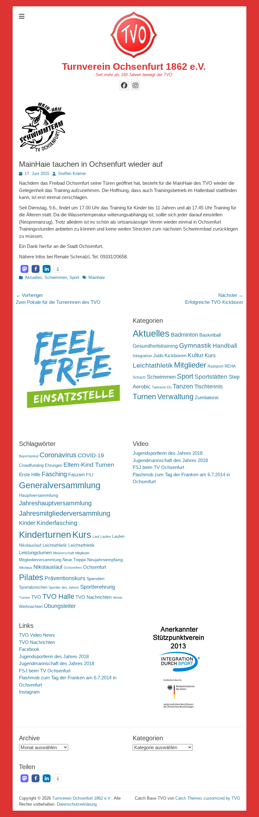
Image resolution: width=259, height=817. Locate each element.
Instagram (29, 691)
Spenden (96, 578)
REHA (230, 366)
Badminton (184, 335)
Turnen (144, 396)
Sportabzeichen (33, 587)
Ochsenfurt (94, 567)
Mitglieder (190, 365)
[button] (24, 269)
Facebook (29, 649)
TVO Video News (37, 635)
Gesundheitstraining (155, 346)
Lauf (96, 536)
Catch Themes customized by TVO (207, 798)
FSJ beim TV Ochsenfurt (158, 467)
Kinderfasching (57, 523)
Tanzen (183, 386)
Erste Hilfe (29, 474)
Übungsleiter (60, 606)
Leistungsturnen (35, 552)
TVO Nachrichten (93, 597)
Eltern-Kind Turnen (88, 464)
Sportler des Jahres (64, 587)
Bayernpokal (28, 456)
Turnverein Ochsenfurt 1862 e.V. (134, 66)
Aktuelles (33, 277)
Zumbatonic (207, 397)
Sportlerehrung (97, 587)
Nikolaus (25, 567)
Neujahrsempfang (105, 559)
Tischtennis (208, 386)
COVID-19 (91, 455)
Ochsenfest (73, 567)
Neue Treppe (74, 560)
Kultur (195, 354)
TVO (36, 597)
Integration (142, 355)
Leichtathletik (153, 365)
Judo (158, 355)
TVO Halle (58, 596)
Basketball (210, 335)
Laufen (105, 536)
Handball (225, 345)
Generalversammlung (59, 485)
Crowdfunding (31, 465)
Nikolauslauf (48, 567)
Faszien (76, 474)
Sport (74, 277)
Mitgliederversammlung (40, 560)
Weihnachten (31, 606)
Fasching (54, 474)
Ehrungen (53, 465)
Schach (139, 377)
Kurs (210, 355)
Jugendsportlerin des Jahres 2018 (167, 453)
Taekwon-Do (162, 387)
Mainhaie (96, 277)
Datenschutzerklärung (77, 804)
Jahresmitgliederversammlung (64, 513)
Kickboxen (175, 355)
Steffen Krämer (72, 173)
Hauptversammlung (38, 495)
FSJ (89, 475)
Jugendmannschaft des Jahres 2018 (170, 460)
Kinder (27, 523)
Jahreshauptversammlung (55, 503)
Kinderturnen (45, 535)
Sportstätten (211, 376)
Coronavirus (57, 455)
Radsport (215, 366)
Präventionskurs (65, 578)
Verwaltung (175, 397)
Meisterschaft (63, 553)
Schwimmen (56, 277)
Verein (117, 597)
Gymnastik (195, 345)
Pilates (31, 577)
